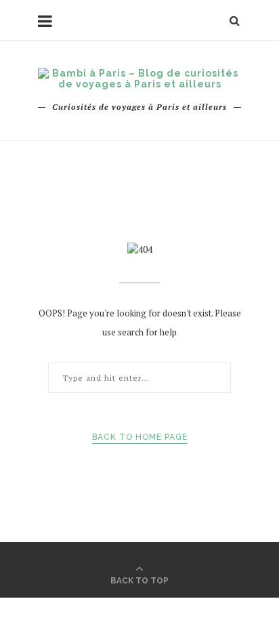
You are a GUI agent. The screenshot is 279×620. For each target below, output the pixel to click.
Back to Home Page (140, 437)
